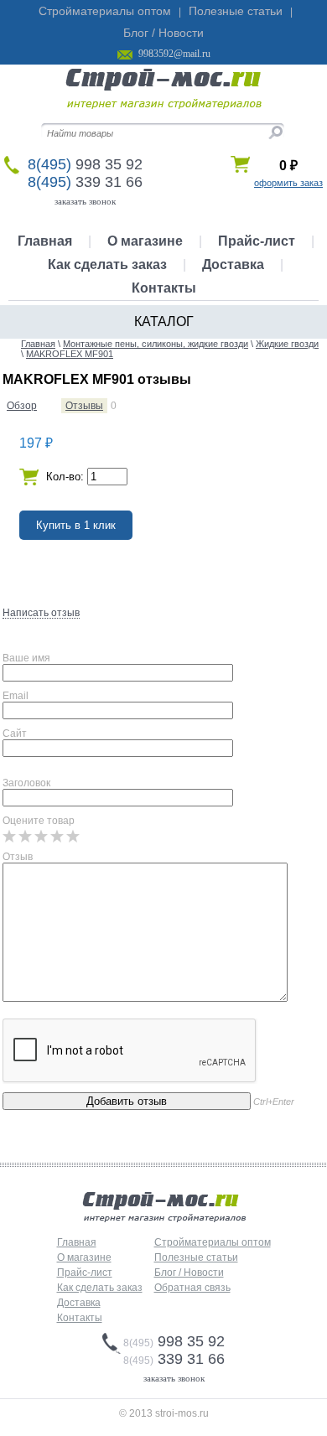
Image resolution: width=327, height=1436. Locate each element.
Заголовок (26, 783)
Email (16, 696)
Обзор (22, 406)
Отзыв (18, 857)
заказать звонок (85, 201)
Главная (45, 241)
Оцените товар (39, 821)
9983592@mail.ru (174, 54)
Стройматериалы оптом (105, 11)
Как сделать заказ (107, 264)
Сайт (15, 733)
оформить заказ (288, 183)
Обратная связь (192, 1287)
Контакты (164, 288)
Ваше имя (26, 658)
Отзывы (84, 406)
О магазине (145, 241)
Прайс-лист (256, 241)
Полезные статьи (236, 11)
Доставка (233, 264)
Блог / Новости (163, 32)
